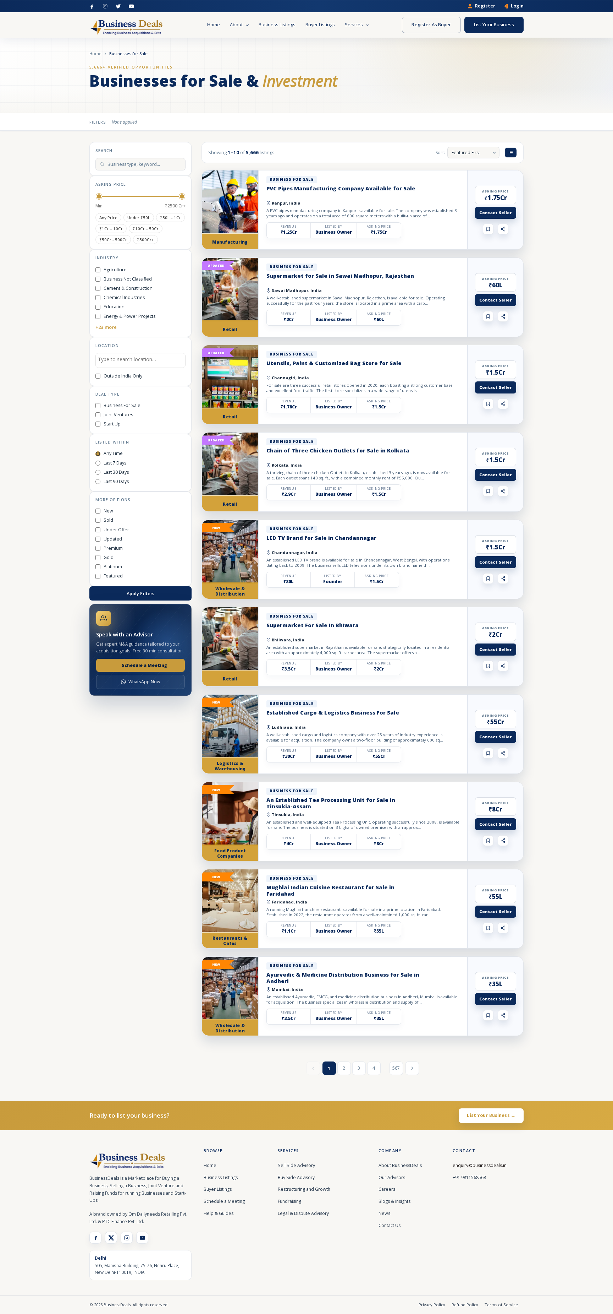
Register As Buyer (431, 24)
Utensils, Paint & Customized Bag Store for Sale (334, 362)
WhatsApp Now (144, 682)
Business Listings (277, 25)
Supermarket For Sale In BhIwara (312, 625)
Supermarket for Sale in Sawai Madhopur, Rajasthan (340, 275)
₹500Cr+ (145, 239)
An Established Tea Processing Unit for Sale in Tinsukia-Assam (330, 803)
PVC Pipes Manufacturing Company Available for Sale (340, 188)
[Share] (503, 229)
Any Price (108, 217)
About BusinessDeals (400, 1165)
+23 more (106, 327)
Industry (106, 257)
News (384, 1213)
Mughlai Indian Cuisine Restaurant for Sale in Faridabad (330, 890)
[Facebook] (92, 6)
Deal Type (107, 394)
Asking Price (110, 184)
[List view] (511, 152)
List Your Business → (491, 1115)
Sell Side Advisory (296, 1165)
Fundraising (289, 1201)
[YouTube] (131, 6)
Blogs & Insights (394, 1201)
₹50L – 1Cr (170, 217)
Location (107, 345)
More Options (113, 499)
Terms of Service (501, 1304)
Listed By (333, 226)
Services (354, 25)
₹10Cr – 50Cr (146, 228)
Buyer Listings (320, 25)
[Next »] (412, 1068)
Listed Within (112, 442)
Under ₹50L (138, 217)
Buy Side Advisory (296, 1177)
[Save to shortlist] (488, 229)
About (237, 25)
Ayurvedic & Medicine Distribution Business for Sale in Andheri (342, 977)
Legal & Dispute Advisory (303, 1213)
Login (517, 6)
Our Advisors (392, 1177)
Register (485, 6)
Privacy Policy (432, 1304)
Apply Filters (141, 593)
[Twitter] (118, 6)
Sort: (440, 153)
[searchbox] (140, 360)
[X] (111, 1238)
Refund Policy (465, 1304)
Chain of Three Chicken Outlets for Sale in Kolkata (337, 450)
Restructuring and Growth (304, 1189)
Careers (387, 1189)
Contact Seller (495, 212)
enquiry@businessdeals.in (480, 1165)
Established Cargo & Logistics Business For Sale (332, 712)
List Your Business (494, 24)
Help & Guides (218, 1213)
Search (103, 150)
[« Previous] (313, 1068)
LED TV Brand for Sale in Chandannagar (321, 537)
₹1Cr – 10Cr (111, 228)
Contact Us (390, 1225)
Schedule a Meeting (144, 665)
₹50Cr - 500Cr (113, 239)
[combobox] (140, 360)
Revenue (289, 226)
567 (396, 1068)
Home (213, 25)
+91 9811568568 (469, 1177)
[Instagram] (105, 6)
